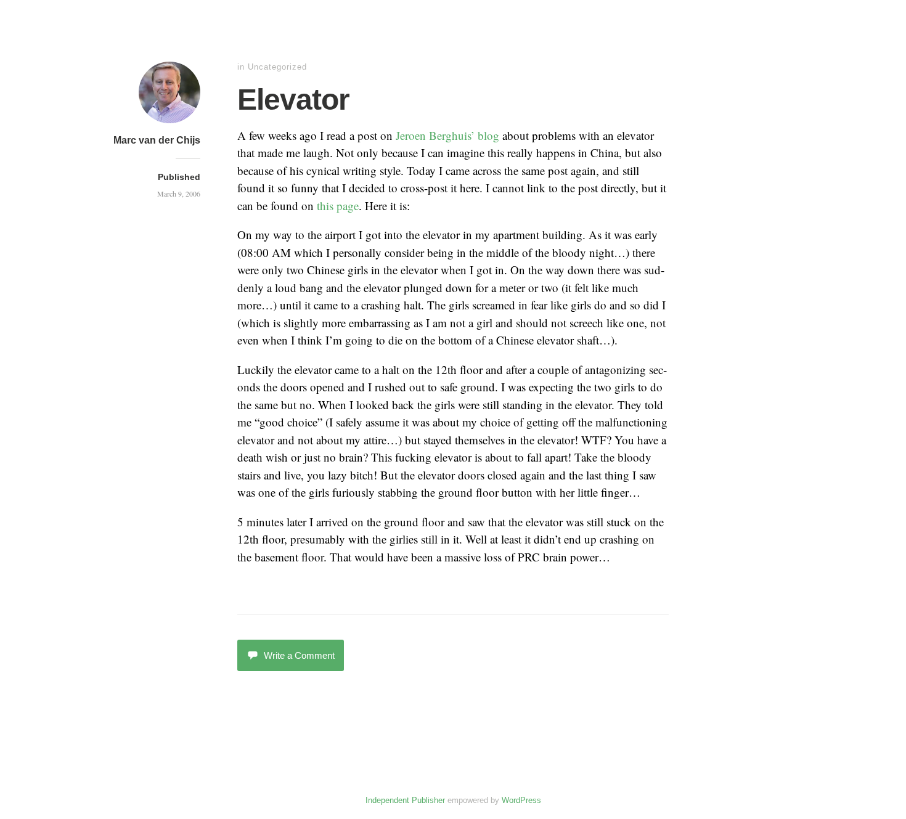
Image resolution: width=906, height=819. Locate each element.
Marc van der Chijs (156, 140)
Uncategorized (277, 66)
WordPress (521, 800)
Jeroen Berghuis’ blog (447, 135)
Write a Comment (299, 655)
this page (338, 205)
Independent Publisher (405, 800)
